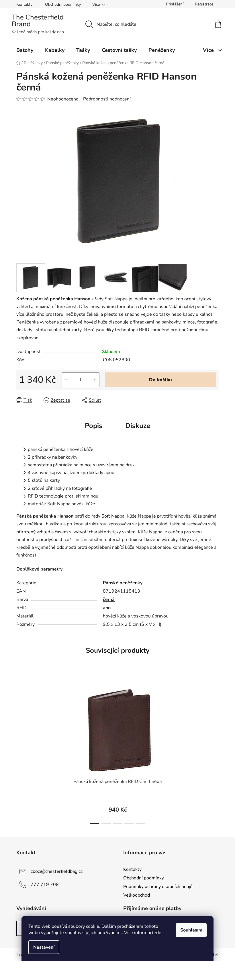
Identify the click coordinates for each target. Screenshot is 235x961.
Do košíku (160, 380)
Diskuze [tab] (137, 425)
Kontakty (24, 4)
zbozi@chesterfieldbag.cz (57, 871)
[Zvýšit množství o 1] (95, 380)
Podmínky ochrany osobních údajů (158, 886)
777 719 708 (45, 884)
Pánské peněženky (122, 583)
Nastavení (43, 947)
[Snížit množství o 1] (66, 380)
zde (157, 933)
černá (109, 599)
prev (21, 752)
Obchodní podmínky (63, 4)
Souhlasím (191, 930)
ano (107, 608)
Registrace (204, 4)
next (214, 752)
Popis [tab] (93, 425)
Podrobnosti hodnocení (107, 99)
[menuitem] (25, 50)
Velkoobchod (136, 895)
